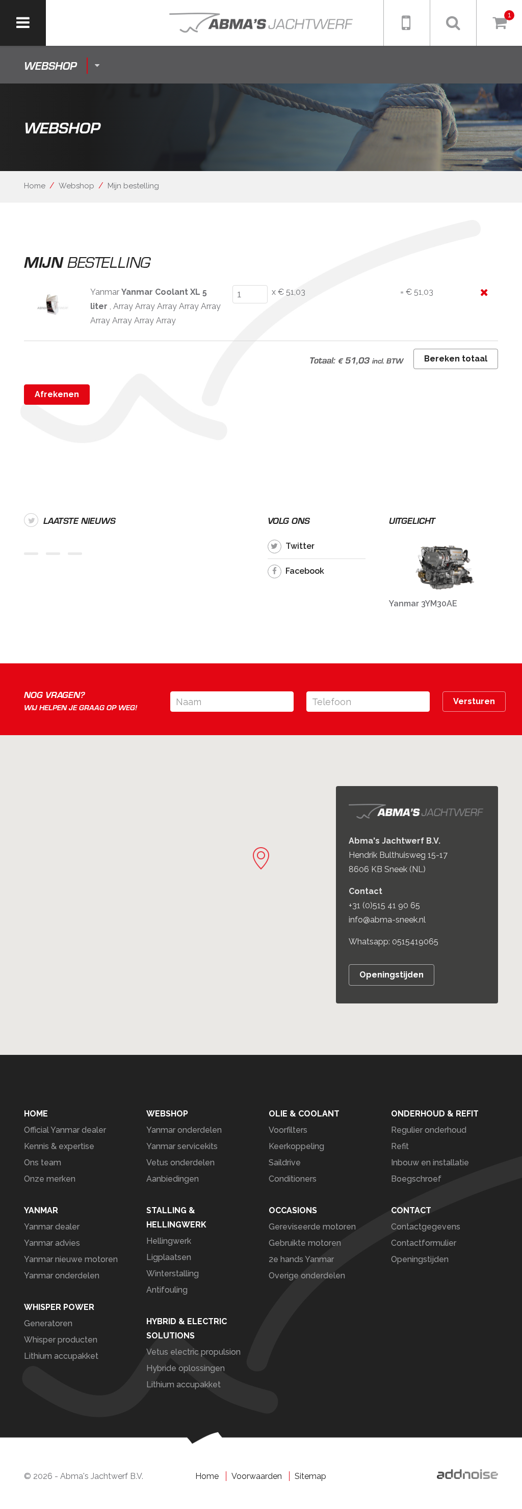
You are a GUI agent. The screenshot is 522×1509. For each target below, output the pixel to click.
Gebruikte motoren (305, 1243)
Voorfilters (288, 1130)
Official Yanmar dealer (65, 1130)
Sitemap (310, 1476)
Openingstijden (391, 975)
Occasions (293, 1210)
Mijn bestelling (133, 185)
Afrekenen (57, 394)
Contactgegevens (425, 1227)
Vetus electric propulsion (193, 1352)
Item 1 (31, 553)
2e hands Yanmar (301, 1259)
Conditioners (293, 1179)
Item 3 (75, 553)
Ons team (42, 1162)
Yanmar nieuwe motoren (71, 1259)
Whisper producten (60, 1340)
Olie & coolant (304, 1114)
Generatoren (48, 1323)
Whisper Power (59, 1307)
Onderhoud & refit (435, 1114)
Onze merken (49, 1179)
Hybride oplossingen (185, 1368)
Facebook (304, 571)
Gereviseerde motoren (312, 1227)
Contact (411, 1210)
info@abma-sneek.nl (387, 920)
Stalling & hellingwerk (176, 1217)
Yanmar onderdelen (184, 1130)
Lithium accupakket (61, 1356)
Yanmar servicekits (182, 1146)
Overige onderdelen (307, 1275)
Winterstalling (172, 1273)
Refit (400, 1146)
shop (50, 66)
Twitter (300, 546)
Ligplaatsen (168, 1257)
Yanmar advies (52, 1243)
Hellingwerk (168, 1241)
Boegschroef (416, 1179)
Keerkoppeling (296, 1146)
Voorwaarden (256, 1476)
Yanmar (41, 1210)
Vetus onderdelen (180, 1162)
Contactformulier (423, 1243)
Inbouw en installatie (430, 1162)
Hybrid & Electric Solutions (186, 1328)
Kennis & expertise (59, 1146)
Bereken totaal (455, 359)
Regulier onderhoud (428, 1130)
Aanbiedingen (172, 1179)
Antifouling (167, 1290)
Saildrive (285, 1162)
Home (34, 185)
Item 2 (53, 553)
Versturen (474, 701)
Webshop (76, 185)
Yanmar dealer (52, 1227)
